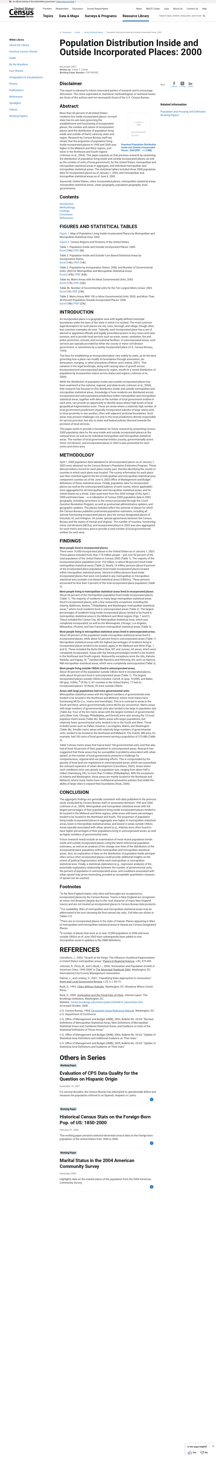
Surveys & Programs (101, 16)
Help (204, 9)
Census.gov (67, 32)
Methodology (67, 207)
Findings (65, 210)
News (139, 9)
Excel (63, 250)
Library (78, 32)
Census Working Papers (93, 32)
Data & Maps (69, 16)
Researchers (62, 9)
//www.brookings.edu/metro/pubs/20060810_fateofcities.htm (106, 1002)
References (66, 217)
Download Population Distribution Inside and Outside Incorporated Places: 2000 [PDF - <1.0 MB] (138, 147)
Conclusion (66, 214)
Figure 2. (65, 241)
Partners (47, 9)
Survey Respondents (97, 9)
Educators (77, 9)
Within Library (16, 39)
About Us (177, 9)
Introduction (67, 203)
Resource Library (136, 16)
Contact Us (192, 9)
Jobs (166, 9)
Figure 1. (65, 233)
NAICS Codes (153, 9)
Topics (48, 16)
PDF (76, 250)
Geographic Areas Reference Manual (112, 1010)
